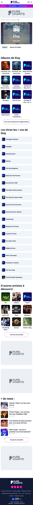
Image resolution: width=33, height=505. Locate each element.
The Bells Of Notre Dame (14, 190)
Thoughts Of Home (12, 139)
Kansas (16, 328)
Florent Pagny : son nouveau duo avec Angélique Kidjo (19, 413)
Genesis (16, 303)
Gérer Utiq (27, 493)
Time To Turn (16, 100)
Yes (6, 303)
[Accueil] (15, 2)
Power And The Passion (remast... (27, 73)
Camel (27, 303)
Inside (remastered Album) (16, 117)
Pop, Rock (16, 41)
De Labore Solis (11, 241)
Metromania (6, 115)
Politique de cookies (26, 491)
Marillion (27, 315)
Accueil (3, 19)
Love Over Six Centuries (13, 205)
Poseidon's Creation (12, 263)
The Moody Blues (5, 329)
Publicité (11, 496)
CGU (20, 493)
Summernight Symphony (14, 277)
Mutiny (8, 161)
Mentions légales (17, 491)
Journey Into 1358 (11, 183)
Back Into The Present (13, 175)
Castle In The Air (11, 234)
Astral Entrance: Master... (14, 212)
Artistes (8, 19)
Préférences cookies (19, 496)
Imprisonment (10, 154)
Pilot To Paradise (11, 255)
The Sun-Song (10, 270)
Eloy (16, 36)
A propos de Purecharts (6, 491)
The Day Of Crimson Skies (14, 197)
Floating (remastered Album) (16, 88)
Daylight (9, 146)
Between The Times (12, 226)
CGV (23, 493)
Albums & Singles (15, 47)
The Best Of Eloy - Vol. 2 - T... (27, 102)
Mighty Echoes (10, 248)
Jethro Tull (5, 315)
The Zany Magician (12, 168)
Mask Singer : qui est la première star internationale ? (20, 431)
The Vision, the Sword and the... (5, 73)
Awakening (9, 219)
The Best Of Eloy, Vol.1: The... (27, 88)
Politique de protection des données (10, 493)
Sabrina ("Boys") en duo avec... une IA (20, 404)
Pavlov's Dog (27, 328)
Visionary (6, 100)
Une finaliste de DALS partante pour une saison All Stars (20, 422)
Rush (16, 315)
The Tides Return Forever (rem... (5, 88)
